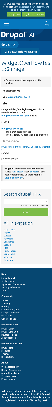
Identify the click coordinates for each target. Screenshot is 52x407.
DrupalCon (6, 315)
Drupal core (7, 348)
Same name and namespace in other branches (23, 82)
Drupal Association (11, 370)
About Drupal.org (10, 373)
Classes (7, 235)
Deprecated (9, 254)
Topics (7, 232)
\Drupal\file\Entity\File (19, 97)
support (34, 171)
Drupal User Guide (10, 331)
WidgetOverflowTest (12, 128)
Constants (9, 241)
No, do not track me (33, 14)
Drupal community (14, 177)
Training (5, 303)
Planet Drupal (8, 278)
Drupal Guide (7, 328)
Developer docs (9, 335)
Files (6, 248)
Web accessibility (10, 367)
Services (8, 257)
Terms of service (9, 376)
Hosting (5, 306)
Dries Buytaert (39, 400)
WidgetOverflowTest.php (21, 51)
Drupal (42, 397)
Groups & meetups (10, 312)
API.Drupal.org (8, 338)
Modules (5, 351)
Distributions (7, 357)
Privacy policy (8, 379)
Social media (7, 281)
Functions (8, 238)
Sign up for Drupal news (13, 284)
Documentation (9, 324)
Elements (8, 260)
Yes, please (14, 14)
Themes (5, 354)
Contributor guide (10, 309)
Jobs (3, 290)
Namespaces (10, 251)
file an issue (17, 171)
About (4, 362)
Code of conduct (9, 319)
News (4, 274)
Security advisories (10, 287)
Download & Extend (11, 343)
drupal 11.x (8, 44)
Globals (7, 245)
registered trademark (16, 400)
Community (7, 296)
